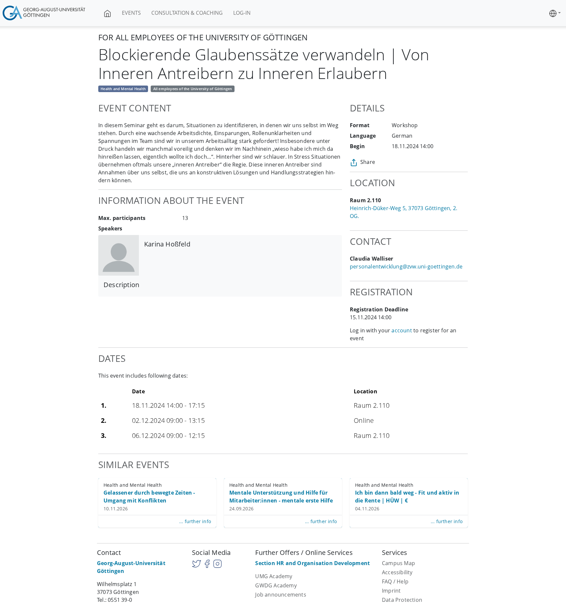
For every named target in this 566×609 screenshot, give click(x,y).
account (401, 330)
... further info (195, 521)
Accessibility (397, 572)
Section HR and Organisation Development (312, 563)
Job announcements (280, 594)
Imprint (391, 590)
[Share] (354, 162)
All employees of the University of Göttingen (192, 88)
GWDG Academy (275, 585)
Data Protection (402, 599)
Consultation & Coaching (187, 12)
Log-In (242, 12)
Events (131, 12)
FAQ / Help (395, 581)
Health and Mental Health (123, 88)
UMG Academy (273, 576)
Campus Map (398, 563)
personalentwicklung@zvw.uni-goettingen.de (406, 266)
